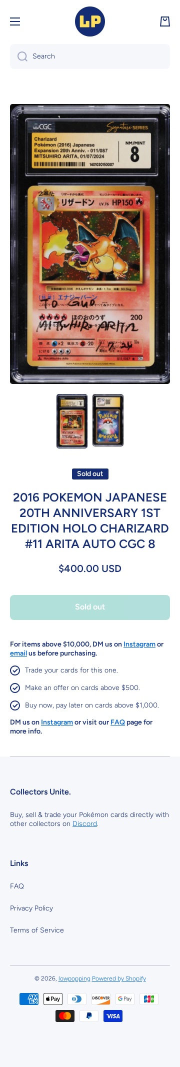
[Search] (19, 56)
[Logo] (90, 21)
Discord (84, 824)
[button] (165, 21)
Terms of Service (37, 930)
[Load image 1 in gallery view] (72, 421)
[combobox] (90, 56)
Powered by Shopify (119, 978)
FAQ (17, 886)
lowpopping (74, 978)
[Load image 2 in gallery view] (108, 420)
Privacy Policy (31, 908)
